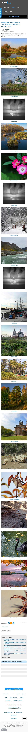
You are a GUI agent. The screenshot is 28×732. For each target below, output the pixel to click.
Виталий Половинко (14, 96)
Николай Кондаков (14, 66)
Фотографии (6, 7)
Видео (18, 7)
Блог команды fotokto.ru (8, 712)
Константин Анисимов (14, 441)
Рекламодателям (19, 712)
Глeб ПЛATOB (14, 381)
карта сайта (8, 700)
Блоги (13, 7)
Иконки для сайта (14, 715)
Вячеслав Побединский (14, 587)
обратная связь (13, 697)
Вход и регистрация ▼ (14, 16)
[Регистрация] (0, 17)
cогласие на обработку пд (14, 707)
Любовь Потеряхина (14, 150)
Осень (14, 529)
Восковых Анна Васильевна (14, 499)
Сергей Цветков (14, 411)
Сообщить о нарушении (6, 630)
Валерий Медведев (14, 265)
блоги (12, 693)
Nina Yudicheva (14, 323)
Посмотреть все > (6, 657)
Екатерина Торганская (14, 235)
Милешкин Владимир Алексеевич (14, 557)
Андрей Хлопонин (14, 356)
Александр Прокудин (14, 617)
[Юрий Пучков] (14, 203)
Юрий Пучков (14, 205)
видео (18, 693)
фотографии (5, 693)
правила (21, 697)
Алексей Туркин (14, 469)
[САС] (14, 288)
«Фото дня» (7, 29)
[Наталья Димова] (14, 119)
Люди (11, 11)
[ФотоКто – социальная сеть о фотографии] (6, 2)
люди (6, 697)
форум (23, 693)
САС (14, 289)
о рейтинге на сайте (18, 700)
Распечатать (5, 626)
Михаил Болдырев (14, 180)
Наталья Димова (14, 121)
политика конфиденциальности (14, 703)
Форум (5, 11)
